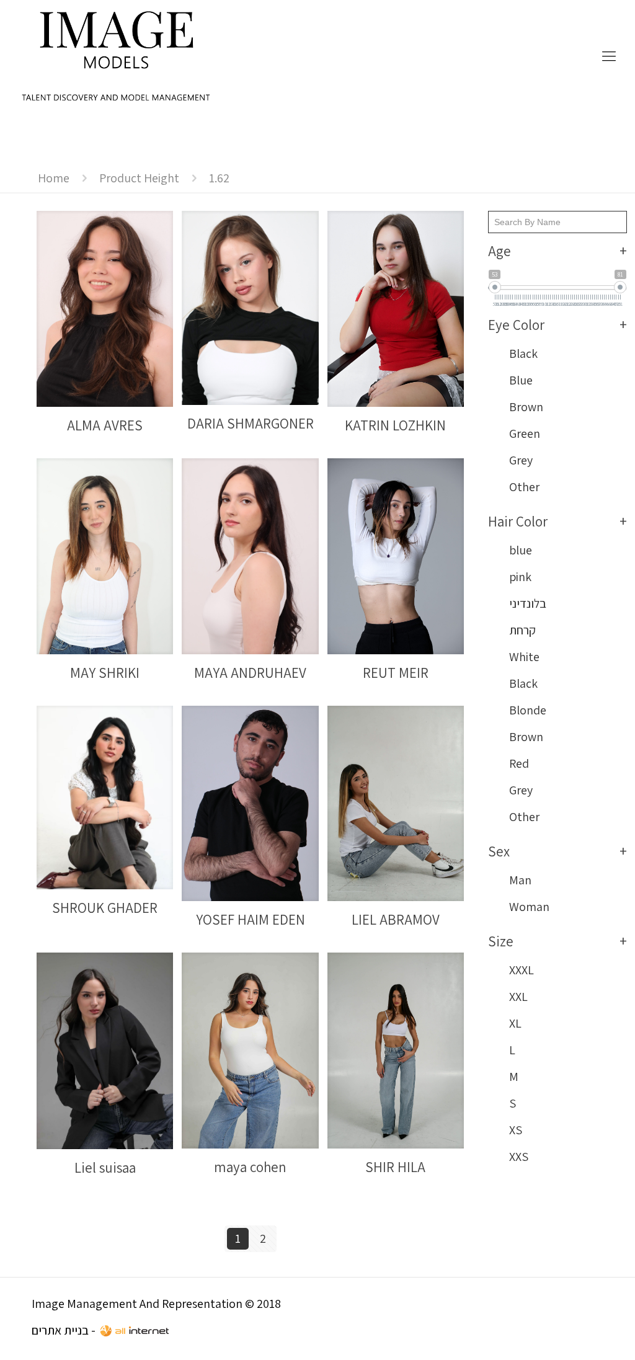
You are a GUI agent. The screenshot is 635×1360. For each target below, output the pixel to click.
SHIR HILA (395, 1167)
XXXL (521, 970)
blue (520, 550)
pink (520, 577)
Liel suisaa (105, 1167)
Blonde (527, 710)
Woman (529, 907)
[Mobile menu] (608, 55)
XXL (518, 997)
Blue (521, 380)
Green (524, 433)
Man (520, 880)
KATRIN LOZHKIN (395, 425)
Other (524, 487)
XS (515, 1130)
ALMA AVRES (105, 425)
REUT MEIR (396, 673)
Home (53, 178)
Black (523, 353)
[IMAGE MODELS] (117, 56)
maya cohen (250, 1167)
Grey (521, 460)
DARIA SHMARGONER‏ (250, 423)
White (524, 657)
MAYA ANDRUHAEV (250, 673)
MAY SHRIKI (105, 673)
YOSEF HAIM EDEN (250, 919)
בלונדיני (527, 603)
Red (519, 763)
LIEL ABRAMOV (396, 919)
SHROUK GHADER (105, 908)
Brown (526, 407)
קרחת (522, 630)
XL (515, 1023)
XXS (518, 1157)
